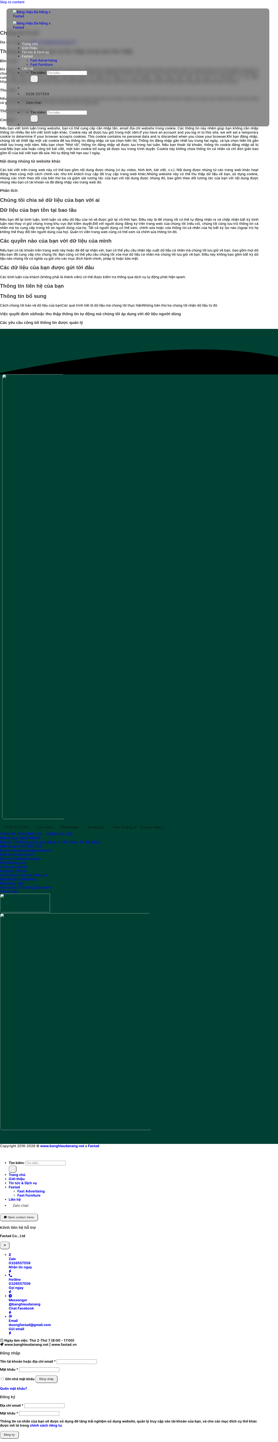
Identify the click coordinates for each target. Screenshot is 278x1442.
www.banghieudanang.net (62, 1146)
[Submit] (34, 78)
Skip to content (12, 2)
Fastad (27, 56)
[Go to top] (4, 1153)
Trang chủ (30, 44)
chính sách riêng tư (46, 1425)
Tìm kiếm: (38, 73)
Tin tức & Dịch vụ (35, 52)
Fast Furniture (41, 64)
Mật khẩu (9, 1369)
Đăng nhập (46, 1379)
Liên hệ (27, 69)
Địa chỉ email (11, 1405)
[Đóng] (5, 1245)
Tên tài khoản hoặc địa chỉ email (28, 1361)
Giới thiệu (29, 48)
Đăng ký (9, 1434)
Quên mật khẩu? (13, 1388)
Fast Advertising (43, 60)
